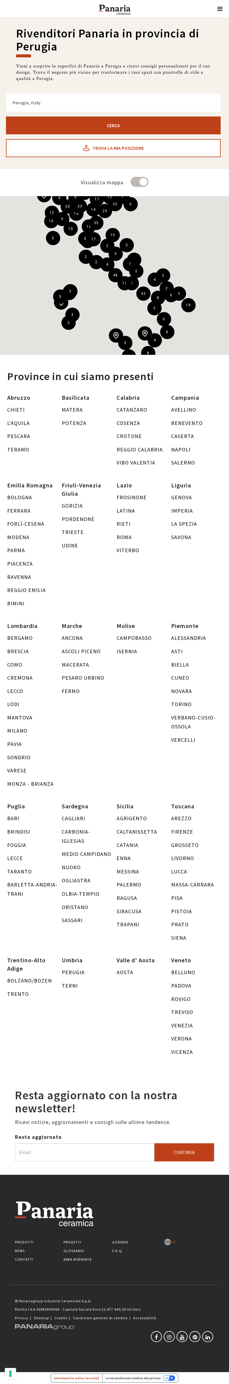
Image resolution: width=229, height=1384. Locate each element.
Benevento (187, 423)
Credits (61, 1318)
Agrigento (132, 818)
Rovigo (181, 999)
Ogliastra (76, 880)
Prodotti (24, 1242)
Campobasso (134, 637)
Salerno (183, 462)
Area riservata (78, 1259)
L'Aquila (18, 423)
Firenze (182, 831)
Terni (70, 985)
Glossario (74, 1250)
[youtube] (182, 1336)
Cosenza (128, 423)
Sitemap (41, 1318)
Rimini (15, 603)
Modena (18, 537)
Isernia (127, 651)
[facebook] (156, 1336)
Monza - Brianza (30, 783)
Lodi (13, 704)
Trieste (73, 532)
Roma (124, 537)
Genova (181, 497)
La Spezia (184, 523)
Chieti (16, 409)
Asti (177, 651)
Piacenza (20, 563)
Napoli (181, 449)
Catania (127, 845)
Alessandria (188, 637)
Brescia (18, 651)
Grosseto (185, 845)
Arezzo (181, 818)
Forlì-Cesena (25, 523)
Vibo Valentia (136, 462)
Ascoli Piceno (81, 651)
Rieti (124, 523)
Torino (181, 704)
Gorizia (72, 505)
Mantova (20, 717)
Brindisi (18, 831)
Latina (126, 510)
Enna (124, 858)
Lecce (15, 858)
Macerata (75, 664)
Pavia (14, 744)
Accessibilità (144, 1318)
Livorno (182, 858)
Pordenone (78, 519)
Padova (181, 985)
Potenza (74, 423)
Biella (180, 664)
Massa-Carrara (192, 884)
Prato (180, 924)
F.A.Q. (117, 1250)
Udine (70, 545)
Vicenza (182, 1051)
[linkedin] (207, 1336)
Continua (184, 1152)
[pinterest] (194, 1336)
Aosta (125, 972)
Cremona (20, 677)
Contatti (24, 1259)
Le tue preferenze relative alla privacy (133, 1378)
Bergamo (20, 637)
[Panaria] (114, 17)
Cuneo (180, 677)
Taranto (19, 871)
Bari (13, 818)
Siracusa (129, 911)
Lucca (179, 871)
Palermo (129, 884)
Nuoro (71, 867)
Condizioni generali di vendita (100, 1318)
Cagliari (73, 818)
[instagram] (169, 1336)
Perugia (73, 972)
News (20, 1250)
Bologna (19, 497)
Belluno (183, 972)
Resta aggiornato (38, 1136)
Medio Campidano (86, 854)
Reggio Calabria (140, 449)
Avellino (183, 409)
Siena (178, 937)
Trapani (128, 924)
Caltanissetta (137, 831)
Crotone (129, 436)
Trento (18, 994)
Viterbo (128, 550)
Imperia (182, 510)
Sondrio (19, 757)
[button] (220, 9)
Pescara (18, 436)
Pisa (177, 898)
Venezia (182, 1025)
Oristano (75, 907)
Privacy (21, 1318)
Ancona (72, 637)
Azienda (120, 1242)
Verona (181, 1038)
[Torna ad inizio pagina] (220, 1375)
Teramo (18, 449)
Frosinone (132, 497)
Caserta (182, 436)
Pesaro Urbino (83, 677)
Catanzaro (132, 409)
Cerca (113, 125)
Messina (128, 871)
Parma (16, 550)
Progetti (72, 1242)
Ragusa (127, 898)
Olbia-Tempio (81, 893)
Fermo (71, 691)
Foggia (16, 845)
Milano (17, 730)
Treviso (182, 1012)
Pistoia (181, 911)
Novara (181, 691)
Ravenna (19, 577)
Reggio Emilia (26, 590)
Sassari (72, 920)
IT (173, 1242)
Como (14, 664)
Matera (72, 409)
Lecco (15, 691)
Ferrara (19, 510)
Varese (17, 770)
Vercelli (183, 739)
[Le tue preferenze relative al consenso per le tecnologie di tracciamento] (10, 1373)
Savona (181, 537)
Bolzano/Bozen (29, 980)
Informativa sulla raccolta (76, 1378)
